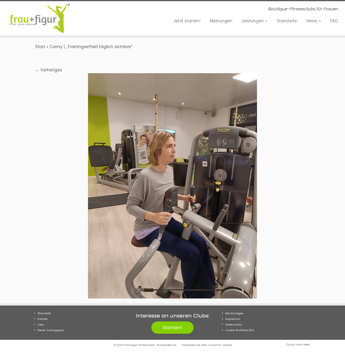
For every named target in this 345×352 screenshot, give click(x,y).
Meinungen (221, 21)
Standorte (287, 21)
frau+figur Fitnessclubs (139, 345)
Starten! (172, 327)
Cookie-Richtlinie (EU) (239, 330)
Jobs (41, 324)
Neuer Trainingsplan (51, 330)
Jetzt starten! (186, 21)
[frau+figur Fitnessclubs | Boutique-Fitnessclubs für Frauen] (40, 18)
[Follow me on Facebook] (96, 10)
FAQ (334, 21)
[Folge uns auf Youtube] (110, 10)
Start (40, 47)
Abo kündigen (234, 313)
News (312, 21)
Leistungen (253, 21)
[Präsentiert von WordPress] (178, 344)
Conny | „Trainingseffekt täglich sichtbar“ (91, 47)
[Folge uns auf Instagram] (103, 10)
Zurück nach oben (298, 344)
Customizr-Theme (220, 345)
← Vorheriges (48, 70)
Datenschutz (233, 324)
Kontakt (43, 319)
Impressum (232, 319)
